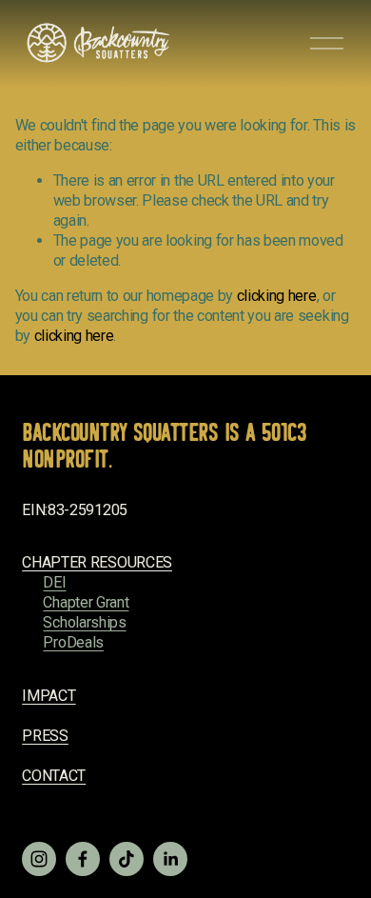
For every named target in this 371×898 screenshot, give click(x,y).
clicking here (277, 296)
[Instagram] (39, 859)
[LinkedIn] (170, 859)
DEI (54, 582)
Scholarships (84, 622)
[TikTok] (126, 859)
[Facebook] (83, 859)
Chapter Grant (85, 602)
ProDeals (73, 642)
